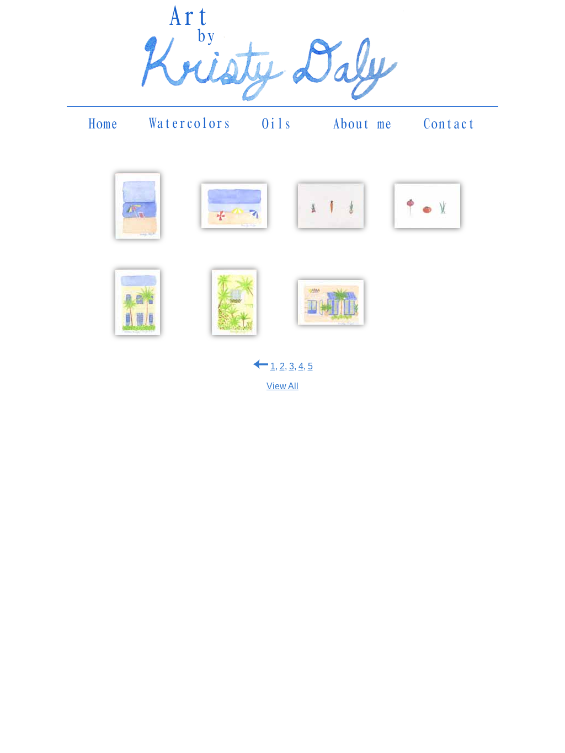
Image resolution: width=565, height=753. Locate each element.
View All (282, 386)
